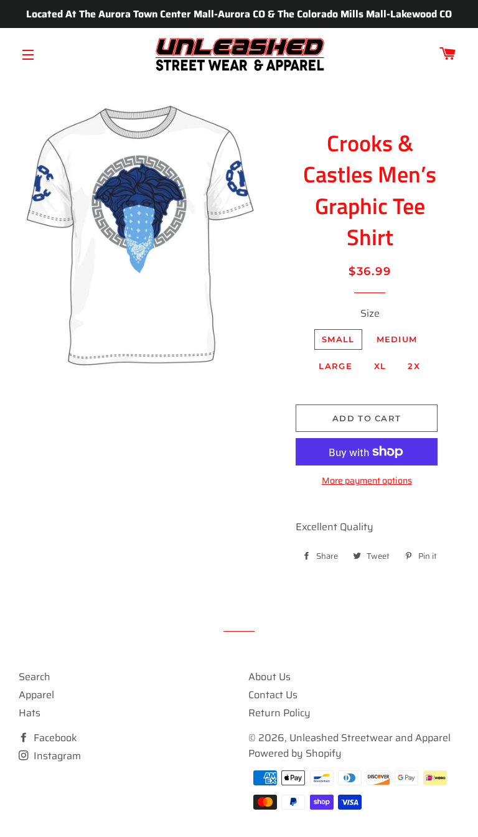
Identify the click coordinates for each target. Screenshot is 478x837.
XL (380, 366)
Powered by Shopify (295, 753)
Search (34, 677)
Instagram (56, 756)
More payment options (367, 480)
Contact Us (273, 695)
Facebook (54, 738)
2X (414, 366)
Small (338, 339)
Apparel (36, 695)
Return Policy (279, 713)
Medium (397, 339)
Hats (29, 713)
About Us (269, 677)
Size (370, 313)
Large (335, 366)
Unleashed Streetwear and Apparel (370, 738)
